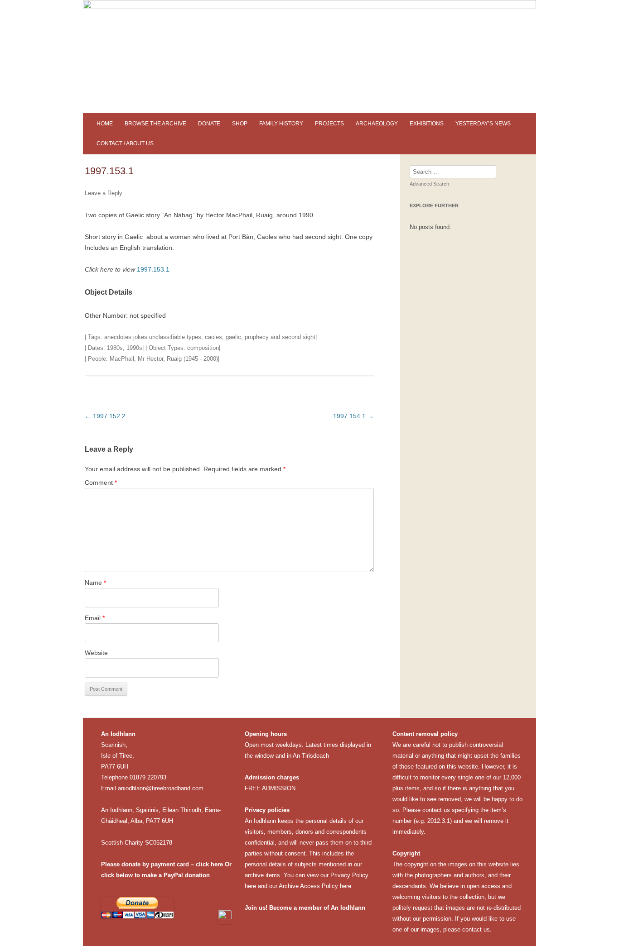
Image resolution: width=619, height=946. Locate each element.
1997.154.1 (353, 416)
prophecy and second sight (280, 337)
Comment (101, 482)
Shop (239, 123)
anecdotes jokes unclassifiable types (152, 337)
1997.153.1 (153, 269)
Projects (329, 123)
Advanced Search (429, 183)
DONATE (209, 123)
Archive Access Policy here (315, 886)
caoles (213, 337)
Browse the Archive (155, 123)
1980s (115, 347)
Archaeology (377, 123)
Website (96, 652)
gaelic (233, 337)
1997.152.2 (105, 416)
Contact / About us (125, 143)
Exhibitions (427, 123)
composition (203, 347)
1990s (134, 347)
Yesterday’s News (483, 123)
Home (105, 123)
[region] (309, 56)
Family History (281, 123)
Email (95, 617)
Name (95, 582)
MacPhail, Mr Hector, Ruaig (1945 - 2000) (164, 358)
